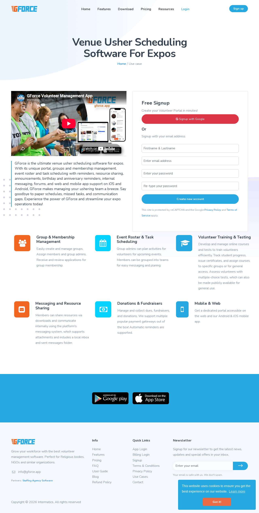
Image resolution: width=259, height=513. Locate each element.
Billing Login (141, 454)
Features (104, 9)
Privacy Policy (212, 210)
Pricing (146, 9)
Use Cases (140, 477)
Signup (137, 460)
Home (85, 9)
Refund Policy (101, 482)
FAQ (95, 466)
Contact (138, 482)
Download (126, 9)
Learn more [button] (237, 491)
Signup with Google (191, 119)
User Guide (100, 471)
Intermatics (45, 502)
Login (185, 9)
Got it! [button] (217, 501)
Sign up (238, 9)
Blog (95, 477)
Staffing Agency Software (37, 480)
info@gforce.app (29, 472)
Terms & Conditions (146, 466)
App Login (140, 449)
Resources (166, 9)
